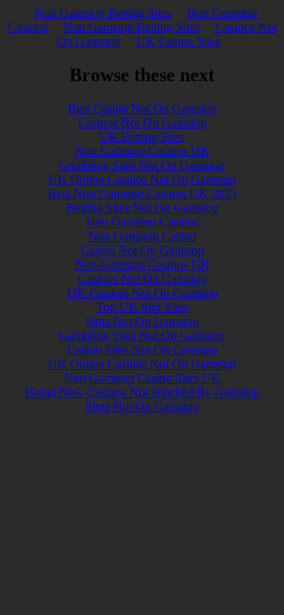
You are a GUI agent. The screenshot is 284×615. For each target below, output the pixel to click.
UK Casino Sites (178, 41)
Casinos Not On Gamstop (142, 122)
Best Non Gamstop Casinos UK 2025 (142, 193)
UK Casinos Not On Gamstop (142, 293)
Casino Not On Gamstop (142, 250)
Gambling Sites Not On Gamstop (142, 165)
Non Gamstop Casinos (142, 222)
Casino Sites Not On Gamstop (142, 349)
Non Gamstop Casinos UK (142, 151)
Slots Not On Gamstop (142, 321)
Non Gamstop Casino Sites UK (142, 378)
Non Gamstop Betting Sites (103, 13)
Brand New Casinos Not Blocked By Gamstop (142, 392)
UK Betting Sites (142, 137)
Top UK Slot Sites (142, 307)
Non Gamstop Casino (142, 236)
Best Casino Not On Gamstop (142, 108)
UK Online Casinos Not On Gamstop (142, 179)
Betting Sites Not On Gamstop (142, 207)
